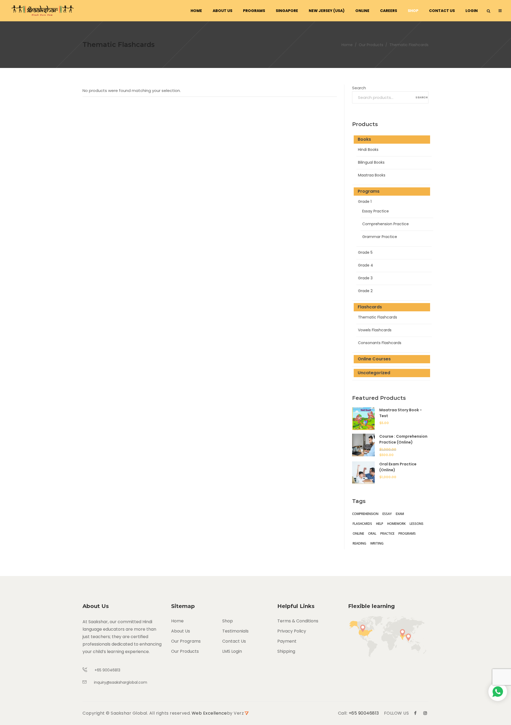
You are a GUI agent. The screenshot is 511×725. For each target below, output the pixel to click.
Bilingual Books (371, 162)
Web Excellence (209, 713)
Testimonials (235, 631)
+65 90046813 (364, 713)
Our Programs (186, 641)
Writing (377, 543)
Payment (286, 641)
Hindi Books (368, 149)
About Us (180, 631)
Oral (372, 533)
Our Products (371, 44)
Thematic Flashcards (377, 317)
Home (347, 44)
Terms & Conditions (297, 621)
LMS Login (232, 651)
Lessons (416, 523)
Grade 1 (365, 201)
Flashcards (370, 307)
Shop (227, 621)
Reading (359, 543)
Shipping (286, 651)
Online (358, 533)
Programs (369, 191)
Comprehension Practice (385, 224)
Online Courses (374, 359)
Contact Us (234, 641)
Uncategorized (374, 373)
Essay (387, 513)
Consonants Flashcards (379, 342)
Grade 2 (365, 290)
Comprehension (365, 513)
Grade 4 (365, 265)
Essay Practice (375, 211)
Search (359, 88)
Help (379, 523)
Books (364, 139)
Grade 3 (365, 278)
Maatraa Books (371, 175)
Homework (396, 523)
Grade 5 (365, 252)
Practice (387, 533)
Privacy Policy (291, 631)
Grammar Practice (379, 236)
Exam (400, 513)
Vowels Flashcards (375, 330)
